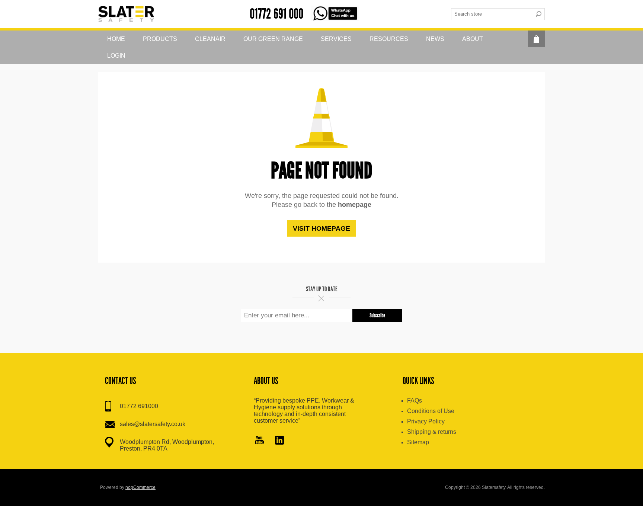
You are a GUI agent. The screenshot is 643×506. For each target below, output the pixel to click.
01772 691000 (139, 406)
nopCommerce (140, 487)
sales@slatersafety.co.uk (152, 424)
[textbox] (492, 14)
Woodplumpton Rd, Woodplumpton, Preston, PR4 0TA (167, 445)
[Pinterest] (279, 440)
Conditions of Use (430, 411)
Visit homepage (321, 228)
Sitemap (418, 442)
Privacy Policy (426, 421)
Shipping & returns (431, 432)
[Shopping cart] (536, 39)
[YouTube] (259, 440)
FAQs (414, 400)
